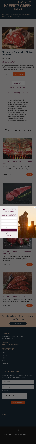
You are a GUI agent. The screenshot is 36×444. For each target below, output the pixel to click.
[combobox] (8, 227)
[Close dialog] (35, 207)
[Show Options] (15, 227)
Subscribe (9, 230)
